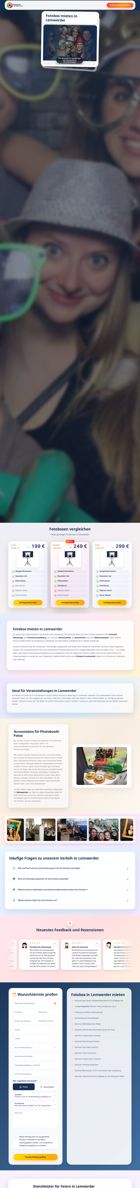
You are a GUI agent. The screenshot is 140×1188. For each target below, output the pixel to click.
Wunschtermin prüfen (120, 5)
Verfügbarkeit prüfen (28, 602)
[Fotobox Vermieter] (15, 5)
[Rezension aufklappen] (18, 943)
